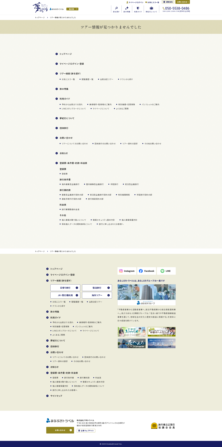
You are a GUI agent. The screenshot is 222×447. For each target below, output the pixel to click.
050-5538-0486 (177, 8)
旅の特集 (64, 88)
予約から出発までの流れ (72, 104)
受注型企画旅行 (132, 184)
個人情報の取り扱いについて (74, 219)
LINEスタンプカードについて (74, 108)
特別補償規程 (124, 194)
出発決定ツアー (107, 79)
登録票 (65, 173)
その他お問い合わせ (152, 143)
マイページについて (101, 108)
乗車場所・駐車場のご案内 (100, 104)
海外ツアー (97, 295)
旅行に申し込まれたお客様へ (111, 224)
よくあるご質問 (122, 108)
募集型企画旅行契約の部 (72, 194)
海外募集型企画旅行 (70, 184)
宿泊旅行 (97, 287)
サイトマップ (56, 395)
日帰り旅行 (65, 287)
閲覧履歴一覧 (87, 79)
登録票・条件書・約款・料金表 (73, 162)
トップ (40, 17)
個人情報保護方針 (129, 219)
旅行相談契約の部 (96, 198)
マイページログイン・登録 (72, 63)
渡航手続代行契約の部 (71, 198)
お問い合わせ (182, 2)
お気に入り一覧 (153, 2)
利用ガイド (65, 98)
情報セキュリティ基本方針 (104, 219)
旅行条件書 (69, 377)
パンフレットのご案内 (150, 104)
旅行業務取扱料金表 (70, 209)
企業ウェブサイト (87, 430)
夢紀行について (67, 118)
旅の (126, 11)
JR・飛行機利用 (65, 295)
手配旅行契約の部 (144, 194)
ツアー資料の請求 (130, 143)
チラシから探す (126, 79)
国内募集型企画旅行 (95, 184)
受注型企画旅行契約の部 (100, 194)
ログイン (136, 2)
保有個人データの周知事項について (77, 224)
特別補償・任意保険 (126, 104)
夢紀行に (151, 11)
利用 (138, 11)
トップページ (66, 53)
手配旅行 (114, 184)
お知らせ (64, 153)
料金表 (98, 377)
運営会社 (169, 2)
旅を (116, 11)
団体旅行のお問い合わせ (105, 143)
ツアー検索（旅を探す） (70, 73)
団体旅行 (64, 127)
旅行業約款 (85, 377)
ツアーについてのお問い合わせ (75, 143)
